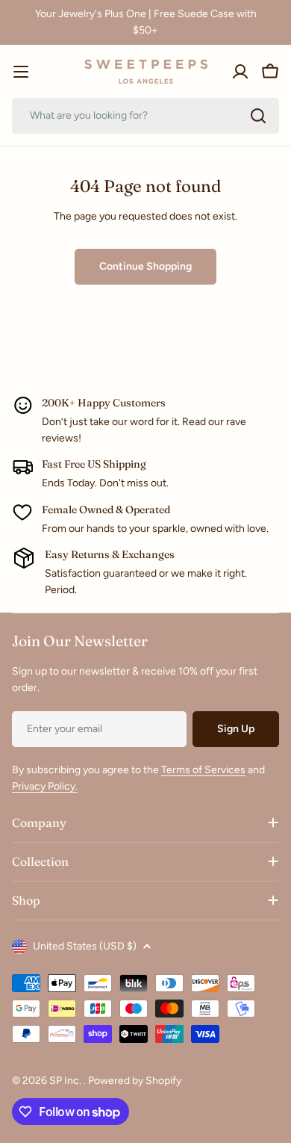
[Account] (240, 72)
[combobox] (145, 116)
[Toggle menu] (21, 72)
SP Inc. (66, 1080)
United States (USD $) (85, 946)
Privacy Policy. (45, 786)
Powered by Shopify (134, 1080)
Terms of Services (203, 769)
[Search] (258, 116)
